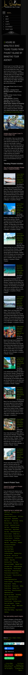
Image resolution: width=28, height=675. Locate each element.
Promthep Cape (18, 581)
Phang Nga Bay (8, 568)
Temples (17, 603)
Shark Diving (7, 590)
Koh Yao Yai (15, 555)
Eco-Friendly (8, 26)
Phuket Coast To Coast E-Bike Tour (13, 112)
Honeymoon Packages (10, 544)
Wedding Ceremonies (9, 607)
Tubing (13, 605)
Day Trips (6, 531)
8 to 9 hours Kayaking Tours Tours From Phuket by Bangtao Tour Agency (18, 667)
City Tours (7, 527)
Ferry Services (17, 536)
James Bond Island (9, 551)
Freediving (17, 538)
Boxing (21, 520)
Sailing (21, 586)
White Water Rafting (9, 609)
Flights (7, 24)
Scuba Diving (7, 588)
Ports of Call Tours (17, 575)
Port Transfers (8, 575)
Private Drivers (8, 577)
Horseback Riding (8, 546)
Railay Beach (7, 586)
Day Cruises (16, 529)
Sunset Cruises (8, 601)
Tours (7, 21)
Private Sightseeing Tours (10, 579)
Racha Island (7, 583)
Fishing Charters (8, 538)
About (7, 19)
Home (6, 16)
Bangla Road (7, 518)
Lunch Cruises (18, 557)
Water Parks (20, 605)
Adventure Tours (15, 512)
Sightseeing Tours (8, 592)
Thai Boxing (7, 605)
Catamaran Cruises (15, 525)
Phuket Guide (7, 639)
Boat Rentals (15, 520)
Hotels (18, 637)
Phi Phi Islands (17, 568)
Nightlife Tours (19, 564)
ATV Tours (20, 516)
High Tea (6, 542)
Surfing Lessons (17, 601)
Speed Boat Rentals (13, 596)
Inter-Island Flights (9, 549)
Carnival (6, 525)
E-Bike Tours (16, 533)
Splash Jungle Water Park (10, 599)
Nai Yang (15, 562)
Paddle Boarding (18, 566)
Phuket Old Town (17, 570)
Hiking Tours (13, 542)
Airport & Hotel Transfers (10, 516)
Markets (6, 559)
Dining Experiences (15, 531)
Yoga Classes (19, 609)
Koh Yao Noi (7, 555)
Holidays (20, 542)
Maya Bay (12, 559)
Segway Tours (16, 588)
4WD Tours (7, 512)
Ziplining (6, 612)
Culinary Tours (8, 529)
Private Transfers (8, 581)
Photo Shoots (7, 570)
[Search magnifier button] (23, 631)
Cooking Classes (15, 527)
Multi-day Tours (8, 562)
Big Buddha (15, 518)
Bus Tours (16, 523)
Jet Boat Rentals (8, 553)
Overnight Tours (8, 566)
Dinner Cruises (8, 533)
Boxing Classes (8, 523)
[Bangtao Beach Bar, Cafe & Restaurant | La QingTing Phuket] (11, 7)
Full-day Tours (8, 540)
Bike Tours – (7, 520)
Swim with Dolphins (9, 603)
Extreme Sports (8, 536)
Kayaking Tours (18, 553)
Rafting (14, 583)
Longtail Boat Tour (9, 557)
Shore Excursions (16, 590)
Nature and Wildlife (9, 564)
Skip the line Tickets (9, 594)
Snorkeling (18, 594)
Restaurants (15, 586)
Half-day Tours (16, 540)
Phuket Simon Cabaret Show (11, 573)
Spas (5, 596)
